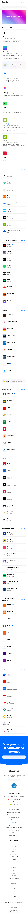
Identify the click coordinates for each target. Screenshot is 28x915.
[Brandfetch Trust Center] (14, 785)
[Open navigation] (25, 2)
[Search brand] (22, 2)
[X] (11, 910)
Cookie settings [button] (14, 907)
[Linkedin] (14, 910)
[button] (14, 911)
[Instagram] (16, 910)
